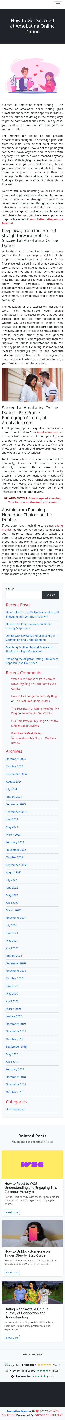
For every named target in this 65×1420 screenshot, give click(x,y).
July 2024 (11, 789)
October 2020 (14, 978)
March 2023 (13, 834)
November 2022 (16, 850)
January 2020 (14, 1016)
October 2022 (14, 857)
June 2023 (12, 819)
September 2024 (16, 774)
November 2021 (16, 918)
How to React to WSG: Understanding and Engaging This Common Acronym (31, 1187)
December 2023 (16, 804)
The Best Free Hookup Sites (32, 701)
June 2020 (12, 986)
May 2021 (12, 940)
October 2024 (14, 766)
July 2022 (11, 880)
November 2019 (16, 1031)
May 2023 (12, 827)
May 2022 (12, 895)
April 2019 (12, 1062)
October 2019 (14, 1039)
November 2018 (16, 1084)
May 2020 (12, 993)
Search (10, 589)
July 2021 (11, 925)
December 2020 (16, 963)
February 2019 (15, 1069)
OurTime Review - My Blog (27, 721)
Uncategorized (15, 1109)
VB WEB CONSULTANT (49, 1415)
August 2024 (14, 781)
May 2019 (12, 1054)
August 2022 (14, 872)
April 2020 (12, 1001)
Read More (12, 1212)
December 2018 (16, 1077)
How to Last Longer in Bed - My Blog (34, 696)
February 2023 (15, 842)
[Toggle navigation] (58, 4)
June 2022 (12, 887)
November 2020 (16, 971)
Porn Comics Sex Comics (37, 713)
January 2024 (14, 797)
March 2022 (13, 910)
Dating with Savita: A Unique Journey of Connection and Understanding (26, 1313)
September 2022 (16, 865)
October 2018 (14, 1092)
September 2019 (16, 1046)
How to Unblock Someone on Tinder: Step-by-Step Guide (27, 1253)
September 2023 (16, 812)
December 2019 (16, 1024)
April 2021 (12, 948)
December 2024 (16, 759)
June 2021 (12, 933)
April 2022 (12, 903)
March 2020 (13, 1009)
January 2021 (14, 956)
